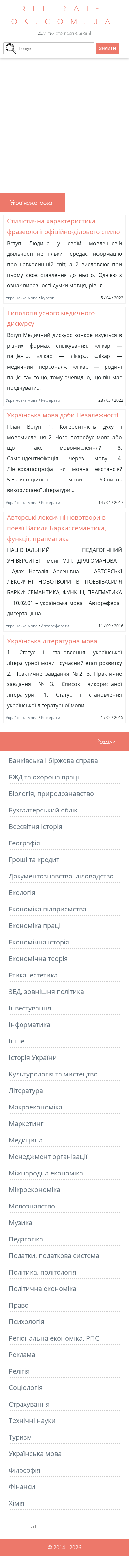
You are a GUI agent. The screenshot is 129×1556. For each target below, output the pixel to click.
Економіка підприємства (47, 909)
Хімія (16, 1503)
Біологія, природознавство (51, 793)
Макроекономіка (35, 1107)
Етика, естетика (33, 975)
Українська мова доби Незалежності (62, 415)
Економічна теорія (38, 958)
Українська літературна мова (52, 640)
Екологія (22, 892)
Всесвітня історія (35, 826)
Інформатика (29, 1024)
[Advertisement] (64, 125)
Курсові (48, 298)
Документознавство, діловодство (61, 876)
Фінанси (22, 1486)
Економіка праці (35, 925)
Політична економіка (42, 1288)
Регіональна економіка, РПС (54, 1338)
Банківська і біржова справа (53, 760)
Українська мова (22, 298)
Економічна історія (39, 942)
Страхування (29, 1404)
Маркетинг (26, 1123)
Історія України (33, 1057)
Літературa (26, 1090)
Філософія (24, 1470)
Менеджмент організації (48, 1156)
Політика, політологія (42, 1272)
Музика (20, 1222)
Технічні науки (32, 1420)
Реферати (50, 400)
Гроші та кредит (34, 859)
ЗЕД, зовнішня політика (46, 991)
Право (19, 1305)
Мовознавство (32, 1206)
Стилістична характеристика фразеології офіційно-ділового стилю (63, 226)
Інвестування (30, 1008)
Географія (24, 843)
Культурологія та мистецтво (53, 1074)
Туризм (20, 1437)
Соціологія (26, 1387)
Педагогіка (26, 1239)
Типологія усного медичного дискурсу (51, 318)
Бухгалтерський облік (43, 810)
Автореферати (55, 626)
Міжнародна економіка (46, 1173)
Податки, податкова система (54, 1255)
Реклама (22, 1354)
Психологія (26, 1321)
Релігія (19, 1371)
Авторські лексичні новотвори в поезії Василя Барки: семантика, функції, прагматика (56, 528)
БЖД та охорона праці (44, 777)
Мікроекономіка (34, 1189)
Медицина (26, 1140)
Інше (16, 1041)
